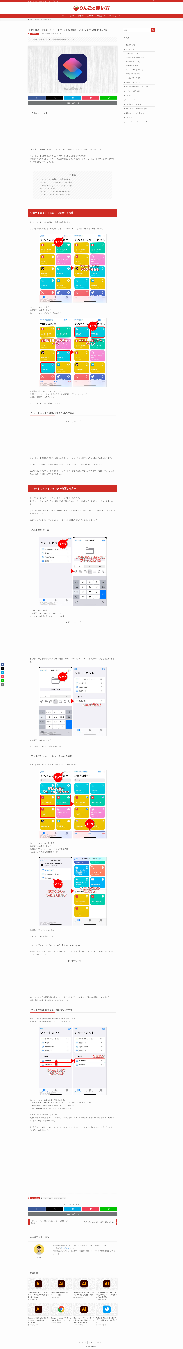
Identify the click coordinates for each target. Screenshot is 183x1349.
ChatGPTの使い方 (132, 82)
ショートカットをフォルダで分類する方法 (56, 186)
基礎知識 (130, 45)
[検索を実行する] (153, 30)
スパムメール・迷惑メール (136, 108)
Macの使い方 (132, 66)
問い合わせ (65, 1248)
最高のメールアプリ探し (134, 113)
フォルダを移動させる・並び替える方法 (57, 194)
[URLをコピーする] (2, 684)
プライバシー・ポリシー (96, 1342)
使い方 (129, 49)
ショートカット (48, 1198)
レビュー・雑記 (132, 91)
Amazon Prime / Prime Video (136, 122)
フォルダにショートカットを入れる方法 (57, 191)
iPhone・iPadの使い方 (135, 57)
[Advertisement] (73, 132)
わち (39, 1257)
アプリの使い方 (34, 33)
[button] (37, 98)
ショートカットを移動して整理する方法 (55, 179)
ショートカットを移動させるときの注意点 (58, 182)
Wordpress (130, 100)
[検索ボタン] (120, 16)
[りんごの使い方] (91, 8)
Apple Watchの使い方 (134, 70)
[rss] (153, 1)
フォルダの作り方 (49, 188)
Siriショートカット (59, 1198)
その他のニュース (133, 104)
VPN (128, 95)
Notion (128, 117)
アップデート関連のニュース (136, 86)
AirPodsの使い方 (133, 61)
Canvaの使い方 (132, 53)
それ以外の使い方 (133, 78)
